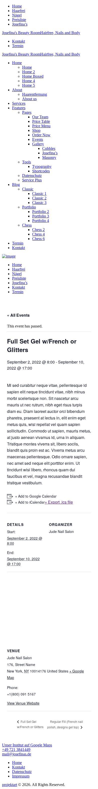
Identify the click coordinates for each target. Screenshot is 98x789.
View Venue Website (23, 703)
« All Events (18, 315)
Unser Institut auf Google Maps (27, 745)
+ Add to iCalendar (30, 502)
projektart (9, 784)
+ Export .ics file (59, 502)
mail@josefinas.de (16, 754)
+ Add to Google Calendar (36, 496)
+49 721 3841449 (16, 749)
